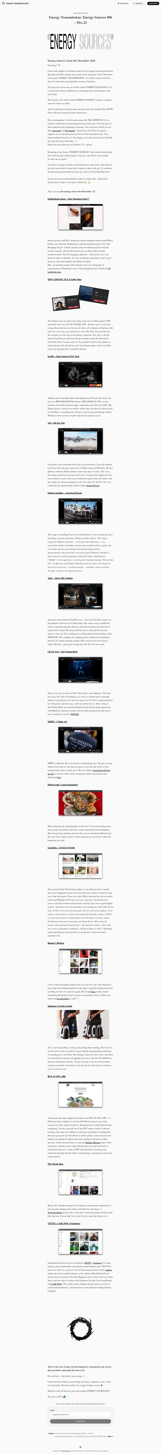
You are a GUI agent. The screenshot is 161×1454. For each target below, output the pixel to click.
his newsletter (63, 998)
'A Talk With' (56, 1283)
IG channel (70, 130)
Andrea (108, 1269)
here (59, 777)
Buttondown (66, 1451)
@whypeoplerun (55, 1212)
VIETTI (87, 1262)
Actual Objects (92, 485)
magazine (56, 130)
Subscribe (153, 3)
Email (52, 1410)
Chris (93, 991)
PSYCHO (75, 714)
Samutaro (97, 1262)
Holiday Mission (92, 1142)
